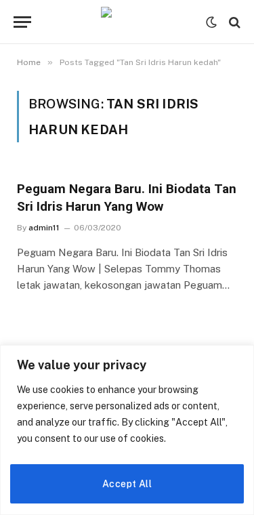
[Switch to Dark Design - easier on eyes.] (211, 22)
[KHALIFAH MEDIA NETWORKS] (127, 22)
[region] (127, 430)
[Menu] (22, 22)
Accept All (127, 483)
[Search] (233, 22)
